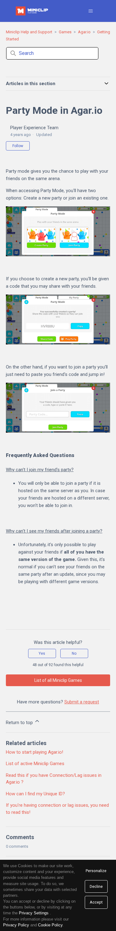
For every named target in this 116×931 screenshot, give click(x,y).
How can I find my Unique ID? (35, 794)
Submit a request (81, 702)
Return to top (20, 722)
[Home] (32, 11)
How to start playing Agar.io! (34, 752)
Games (65, 32)
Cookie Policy (50, 925)
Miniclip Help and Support (29, 32)
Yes (42, 653)
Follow (17, 146)
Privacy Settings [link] (34, 913)
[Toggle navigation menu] (90, 11)
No (74, 653)
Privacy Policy (16, 925)
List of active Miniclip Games (35, 763)
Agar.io (84, 32)
